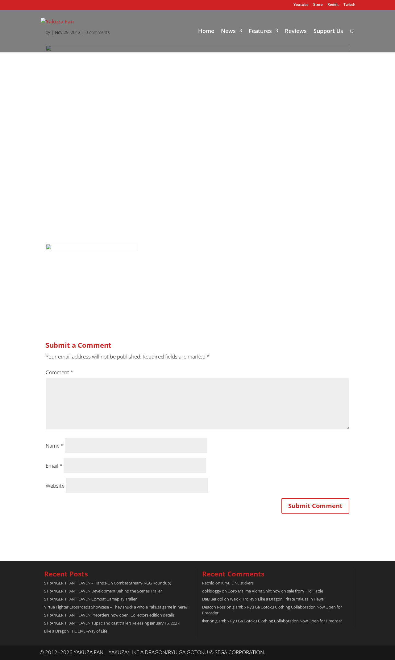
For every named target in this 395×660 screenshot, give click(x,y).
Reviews (296, 32)
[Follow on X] (338, 653)
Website (55, 485)
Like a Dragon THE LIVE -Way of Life (75, 631)
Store (318, 5)
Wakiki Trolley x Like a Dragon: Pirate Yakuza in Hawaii (278, 599)
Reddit (333, 5)
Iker (205, 621)
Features (260, 32)
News (228, 32)
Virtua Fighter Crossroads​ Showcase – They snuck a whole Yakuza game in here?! (116, 607)
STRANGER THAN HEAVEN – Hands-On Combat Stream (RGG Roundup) (107, 583)
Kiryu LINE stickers (237, 583)
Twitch (349, 5)
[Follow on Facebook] (351, 653)
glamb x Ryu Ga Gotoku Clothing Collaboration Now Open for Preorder (278, 621)
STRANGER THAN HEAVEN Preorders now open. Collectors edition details (109, 615)
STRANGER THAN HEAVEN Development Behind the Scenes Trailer (103, 591)
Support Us (328, 32)
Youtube (301, 5)
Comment (59, 372)
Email (54, 465)
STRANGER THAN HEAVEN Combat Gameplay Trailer (90, 599)
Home (206, 32)
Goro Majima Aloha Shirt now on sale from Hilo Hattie (275, 591)
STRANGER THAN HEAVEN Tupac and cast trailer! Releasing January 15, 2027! (112, 623)
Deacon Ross (214, 607)
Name (55, 445)
